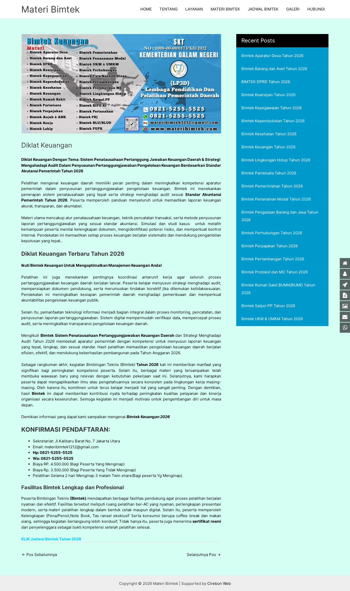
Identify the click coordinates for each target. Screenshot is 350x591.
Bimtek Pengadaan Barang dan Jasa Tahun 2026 (279, 216)
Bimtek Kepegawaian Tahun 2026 (271, 107)
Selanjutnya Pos (204, 554)
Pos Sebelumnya (39, 554)
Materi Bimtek (50, 9)
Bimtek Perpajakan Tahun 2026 (269, 245)
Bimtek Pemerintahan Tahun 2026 (272, 186)
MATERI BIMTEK (225, 9)
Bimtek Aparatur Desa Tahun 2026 (272, 55)
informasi (47, 416)
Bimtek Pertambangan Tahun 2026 (272, 259)
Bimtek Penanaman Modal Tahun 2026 (276, 199)
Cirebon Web (219, 583)
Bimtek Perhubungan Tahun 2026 (271, 232)
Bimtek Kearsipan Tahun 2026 (268, 94)
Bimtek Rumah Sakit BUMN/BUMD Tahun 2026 (278, 289)
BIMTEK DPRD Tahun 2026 (265, 81)
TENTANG (168, 9)
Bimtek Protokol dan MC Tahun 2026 (274, 272)
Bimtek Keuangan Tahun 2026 (268, 146)
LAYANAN (194, 9)
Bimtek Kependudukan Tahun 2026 (273, 120)
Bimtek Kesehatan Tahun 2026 (268, 133)
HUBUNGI (316, 9)
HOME (146, 9)
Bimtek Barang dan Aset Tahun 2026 (274, 68)
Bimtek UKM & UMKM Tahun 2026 (272, 318)
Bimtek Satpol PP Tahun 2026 (268, 305)
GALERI (293, 9)
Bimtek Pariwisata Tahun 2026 (268, 173)
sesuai (95, 223)
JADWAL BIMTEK (263, 9)
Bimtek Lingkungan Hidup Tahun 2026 (275, 160)
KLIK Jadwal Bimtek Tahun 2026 (51, 539)
